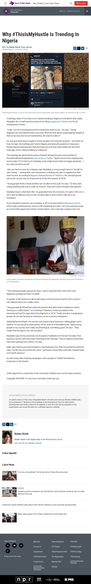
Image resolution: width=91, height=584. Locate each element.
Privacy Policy (38, 562)
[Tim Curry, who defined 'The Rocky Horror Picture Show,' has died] (9, 476)
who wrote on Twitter (43, 158)
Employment (38, 552)
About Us (37, 542)
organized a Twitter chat (61, 121)
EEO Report (56, 547)
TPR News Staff (76, 547)
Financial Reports (58, 542)
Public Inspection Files (59, 552)
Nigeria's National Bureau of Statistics (47, 175)
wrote (32, 310)
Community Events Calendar (77, 562)
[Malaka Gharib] (7, 437)
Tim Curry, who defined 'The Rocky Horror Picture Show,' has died (43, 472)
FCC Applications (58, 557)
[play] (6, 11)
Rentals (54, 567)
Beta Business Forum (70, 203)
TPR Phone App (75, 552)
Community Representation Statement (39, 568)
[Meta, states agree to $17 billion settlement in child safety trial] (9, 517)
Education (21, 488)
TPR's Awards (75, 557)
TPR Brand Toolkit (40, 557)
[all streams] (87, 11)
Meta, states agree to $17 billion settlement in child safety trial (42, 514)
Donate (82, 3)
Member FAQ (56, 562)
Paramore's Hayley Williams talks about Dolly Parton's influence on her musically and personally (39, 505)
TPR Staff (73, 542)
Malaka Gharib (14, 47)
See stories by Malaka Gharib (28, 443)
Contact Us (37, 547)
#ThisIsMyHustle (29, 118)
